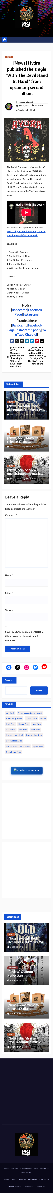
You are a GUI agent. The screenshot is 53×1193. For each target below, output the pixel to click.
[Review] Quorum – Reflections (21, 973)
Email (9, 592)
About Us (41, 1186)
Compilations (29, 1186)
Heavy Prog (23, 724)
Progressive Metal (14, 735)
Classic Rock (31, 718)
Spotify (36, 330)
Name (9, 575)
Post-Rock (35, 729)
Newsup (42, 1168)
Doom (43, 718)
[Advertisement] (26, 810)
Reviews (12, 968)
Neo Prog (23, 729)
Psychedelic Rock (14, 741)
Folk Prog (10, 724)
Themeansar (26, 1172)
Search (9, 680)
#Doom (39, 105)
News (9, 57)
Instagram (30, 314)
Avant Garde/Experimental (30, 713)
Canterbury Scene (14, 718)
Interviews (32, 1179)
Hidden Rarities (14, 1186)
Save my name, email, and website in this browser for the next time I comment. (24, 636)
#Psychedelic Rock (25, 110)
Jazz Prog (36, 724)
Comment (11, 515)
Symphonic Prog (13, 752)
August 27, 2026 (18, 947)
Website (9, 610)
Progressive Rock (34, 735)
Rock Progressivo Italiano (18, 746)
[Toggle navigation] (28, 40)
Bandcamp (19, 310)
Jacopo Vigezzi (26, 102)
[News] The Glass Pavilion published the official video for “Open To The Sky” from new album (35, 355)
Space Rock (38, 746)
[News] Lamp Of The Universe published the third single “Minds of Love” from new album (17, 357)
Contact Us (44, 1179)
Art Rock (10, 713)
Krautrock (10, 729)
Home (6, 1179)
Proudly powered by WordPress (18, 1168)
